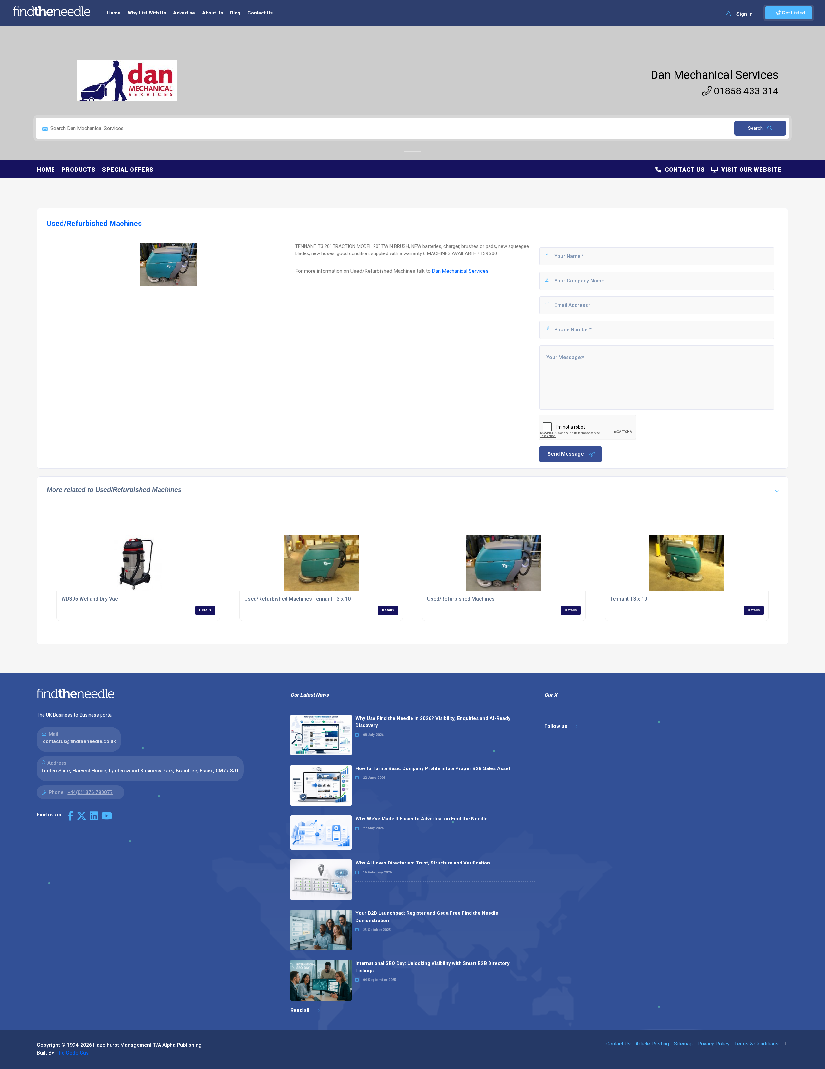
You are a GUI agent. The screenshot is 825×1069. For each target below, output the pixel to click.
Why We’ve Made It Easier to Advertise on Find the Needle (421, 819)
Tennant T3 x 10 (628, 599)
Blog (235, 13)
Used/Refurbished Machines (461, 599)
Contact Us (260, 13)
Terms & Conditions (756, 1044)
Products (79, 169)
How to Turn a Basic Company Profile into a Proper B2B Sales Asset (432, 768)
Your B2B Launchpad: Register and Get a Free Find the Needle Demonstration (426, 916)
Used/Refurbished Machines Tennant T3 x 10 (297, 599)
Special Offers (128, 169)
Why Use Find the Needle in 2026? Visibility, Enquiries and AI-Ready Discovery (432, 722)
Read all (300, 1010)
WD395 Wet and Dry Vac (89, 599)
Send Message (566, 454)
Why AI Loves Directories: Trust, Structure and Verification (422, 863)
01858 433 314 (745, 91)
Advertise (184, 13)
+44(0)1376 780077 (90, 792)
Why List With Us (147, 13)
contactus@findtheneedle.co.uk (79, 741)
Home (114, 13)
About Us (212, 13)
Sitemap (683, 1044)
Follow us (556, 726)
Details (205, 610)
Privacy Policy (713, 1044)
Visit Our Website (750, 169)
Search (756, 128)
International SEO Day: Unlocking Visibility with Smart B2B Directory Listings (432, 967)
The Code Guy (72, 1053)
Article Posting (652, 1044)
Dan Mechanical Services (715, 75)
